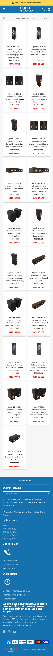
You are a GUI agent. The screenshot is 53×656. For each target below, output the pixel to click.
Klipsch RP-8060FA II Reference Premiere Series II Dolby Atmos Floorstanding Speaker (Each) (38, 52)
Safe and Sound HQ (40, 649)
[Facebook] (4, 631)
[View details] (7, 552)
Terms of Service (11, 535)
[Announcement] (26, 3)
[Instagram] (9, 631)
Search (6, 525)
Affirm (29, 512)
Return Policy (9, 531)
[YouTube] (14, 631)
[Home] (26, 9)
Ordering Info (9, 538)
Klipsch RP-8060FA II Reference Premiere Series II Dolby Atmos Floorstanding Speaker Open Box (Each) (14, 52)
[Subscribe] (48, 493)
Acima (36, 512)
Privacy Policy (9, 528)
